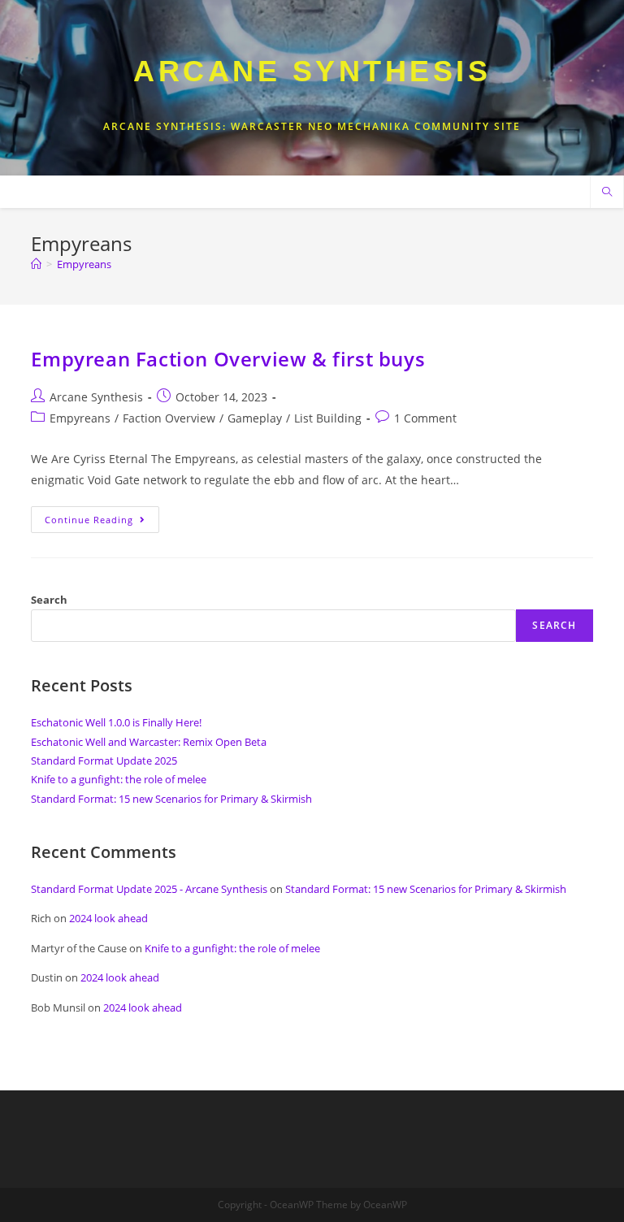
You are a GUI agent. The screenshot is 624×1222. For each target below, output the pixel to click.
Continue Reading (102, 522)
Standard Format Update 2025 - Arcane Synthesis (149, 889)
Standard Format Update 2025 (104, 760)
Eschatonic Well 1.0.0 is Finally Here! (116, 722)
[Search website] (607, 193)
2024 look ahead (108, 918)
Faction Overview (169, 418)
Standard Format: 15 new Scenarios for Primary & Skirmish (171, 798)
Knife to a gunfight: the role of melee (118, 779)
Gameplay (255, 418)
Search (49, 599)
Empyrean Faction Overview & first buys (228, 358)
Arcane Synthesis (312, 71)
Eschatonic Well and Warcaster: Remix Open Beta (148, 741)
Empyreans (80, 418)
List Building (328, 418)
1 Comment (425, 418)
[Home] (36, 264)
